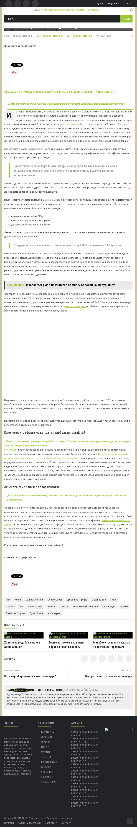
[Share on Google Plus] (120, 658)
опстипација (109, 606)
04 (87, 732)
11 (81, 742)
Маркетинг (113, 3)
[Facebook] (8, 3)
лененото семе (71, 124)
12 (84, 742)
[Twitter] (17, 3)
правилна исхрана (15, 613)
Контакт (129, 3)
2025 (73, 738)
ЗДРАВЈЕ (45, 742)
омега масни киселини (85, 606)
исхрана (10, 606)
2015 (73, 803)
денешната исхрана (74, 306)
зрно (113, 600)
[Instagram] (35, 3)
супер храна (36, 613)
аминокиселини (34, 600)
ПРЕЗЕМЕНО (46, 777)
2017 (73, 790)
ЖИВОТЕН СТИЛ (48, 762)
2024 (73, 745)
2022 (73, 758)
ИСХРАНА (45, 752)
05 (90, 732)
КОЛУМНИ (45, 767)
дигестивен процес (77, 600)
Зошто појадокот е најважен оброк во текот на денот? (66, 644)
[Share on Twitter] (93, 658)
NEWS (126, 19)
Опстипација (11, 449)
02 (81, 732)
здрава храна (99, 600)
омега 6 (64, 606)
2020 (73, 771)
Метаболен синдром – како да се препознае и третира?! (111, 644)
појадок (124, 606)
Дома (100, 3)
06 (93, 732)
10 (78, 742)
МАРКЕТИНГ (51, 823)
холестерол (54, 613)
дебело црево (55, 600)
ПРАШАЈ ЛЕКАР (48, 782)
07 (96, 732)
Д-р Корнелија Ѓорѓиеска (19, 36)
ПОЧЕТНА (9, 823)
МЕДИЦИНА (46, 737)
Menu (11, 19)
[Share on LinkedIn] (102, 658)
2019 (73, 777)
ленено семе (35, 606)
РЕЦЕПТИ (46, 757)
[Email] (26, 3)
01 (78, 732)
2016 (73, 796)
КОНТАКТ (66, 823)
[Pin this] (129, 658)
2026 (73, 732)
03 (84, 732)
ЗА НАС (22, 823)
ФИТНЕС (44, 747)
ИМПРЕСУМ (35, 823)
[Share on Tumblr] (111, 658)
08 (72, 735)
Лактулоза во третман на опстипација (109, 676)
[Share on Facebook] (84, 658)
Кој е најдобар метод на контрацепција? (30, 676)
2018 (73, 783)
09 (75, 742)
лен (21, 606)
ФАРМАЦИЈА (47, 732)
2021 (73, 764)
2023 (73, 751)
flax (8, 600)
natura (18, 600)
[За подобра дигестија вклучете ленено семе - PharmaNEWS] (67, 9)
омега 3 (51, 606)
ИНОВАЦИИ (46, 772)
